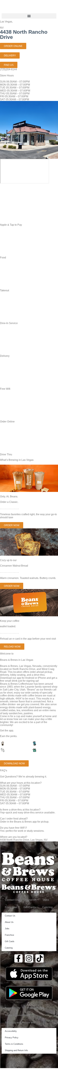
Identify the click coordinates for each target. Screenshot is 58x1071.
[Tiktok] (39, 958)
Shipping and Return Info (20, 1022)
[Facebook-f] (18, 958)
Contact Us (12, 899)
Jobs (46, 899)
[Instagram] (29, 958)
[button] (29, 16)
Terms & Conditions (17, 1015)
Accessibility (12, 1007)
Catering (47, 907)
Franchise (11, 907)
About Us (31, 899)
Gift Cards (30, 907)
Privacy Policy (35, 1007)
